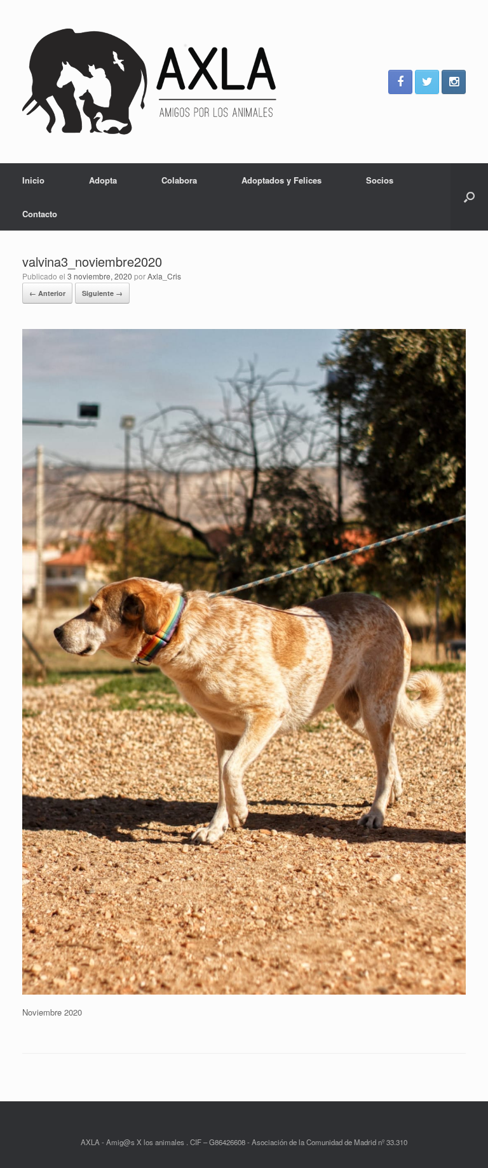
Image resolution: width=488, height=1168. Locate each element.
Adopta (103, 180)
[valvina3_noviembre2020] (244, 991)
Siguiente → (102, 293)
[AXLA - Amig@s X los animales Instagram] (454, 82)
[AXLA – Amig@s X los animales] (149, 82)
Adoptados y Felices (281, 180)
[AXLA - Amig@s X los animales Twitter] (427, 82)
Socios (379, 180)
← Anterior (47, 293)
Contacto (39, 214)
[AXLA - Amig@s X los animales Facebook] (400, 82)
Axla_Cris (164, 276)
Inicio (33, 180)
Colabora (179, 180)
